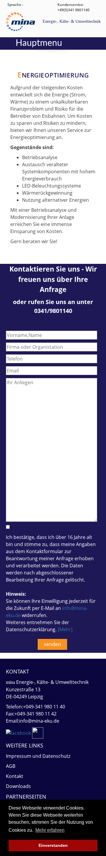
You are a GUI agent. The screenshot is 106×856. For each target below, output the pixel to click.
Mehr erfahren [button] (49, 830)
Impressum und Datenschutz (38, 756)
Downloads (18, 786)
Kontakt (14, 776)
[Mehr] (65, 629)
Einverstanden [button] (53, 845)
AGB (10, 766)
